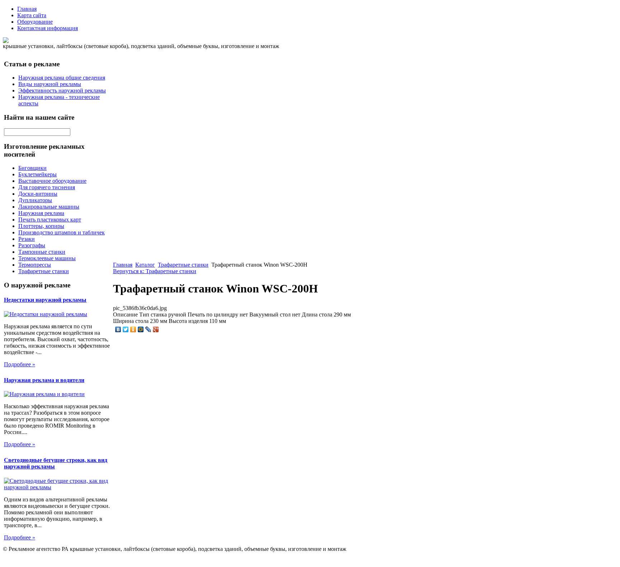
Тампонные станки (41, 252)
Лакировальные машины (48, 207)
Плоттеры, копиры (41, 226)
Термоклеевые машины (47, 258)
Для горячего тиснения (46, 187)
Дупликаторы (35, 200)
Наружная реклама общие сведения (61, 78)
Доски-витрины (37, 194)
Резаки (26, 239)
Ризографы (31, 245)
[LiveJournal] (148, 329)
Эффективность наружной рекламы (62, 90)
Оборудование (35, 22)
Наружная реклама (41, 213)
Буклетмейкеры (37, 174)
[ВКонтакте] (118, 329)
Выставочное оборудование (52, 181)
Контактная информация (47, 28)
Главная (27, 9)
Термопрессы (34, 265)
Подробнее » (19, 364)
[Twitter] (126, 329)
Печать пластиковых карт (49, 219)
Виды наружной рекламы (49, 84)
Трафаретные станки (43, 271)
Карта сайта (31, 15)
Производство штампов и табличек (61, 232)
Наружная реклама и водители (44, 380)
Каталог (145, 265)
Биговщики (32, 168)
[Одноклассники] (133, 329)
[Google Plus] (156, 329)
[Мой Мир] (141, 329)
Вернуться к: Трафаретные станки (154, 271)
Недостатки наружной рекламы (45, 300)
